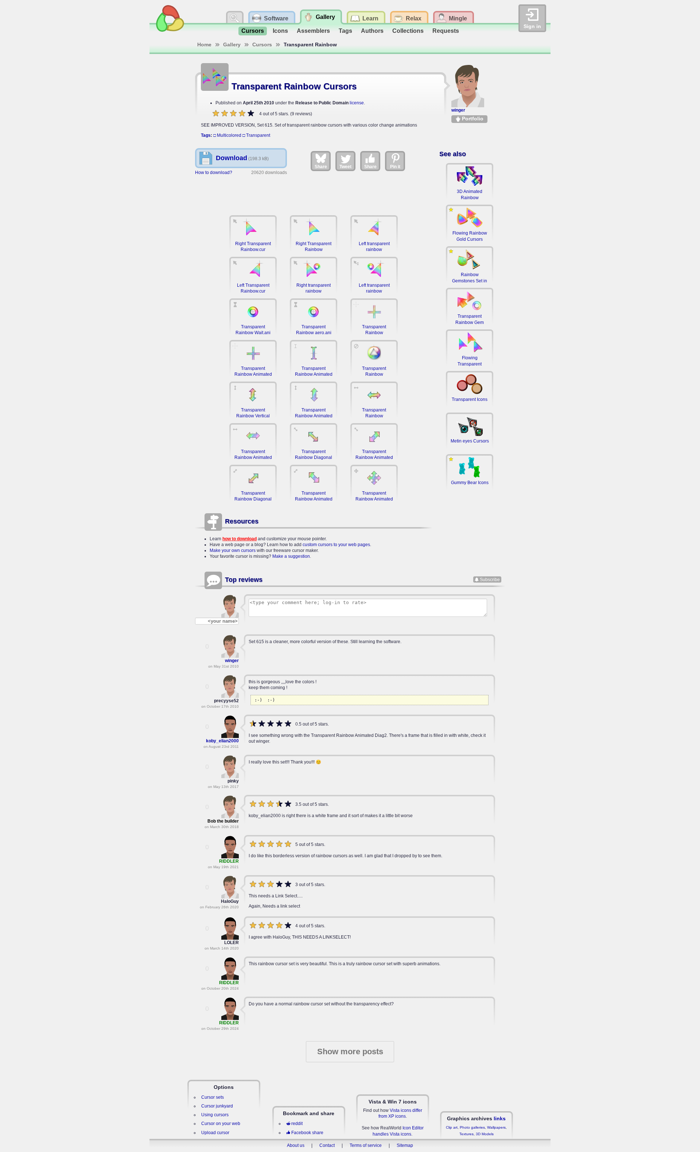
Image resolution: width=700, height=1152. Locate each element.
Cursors (252, 31)
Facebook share (307, 1132)
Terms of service (366, 1145)
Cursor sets (212, 1097)
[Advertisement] (313, 191)
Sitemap (405, 1145)
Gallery (232, 44)
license (357, 102)
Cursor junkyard (217, 1106)
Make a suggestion (291, 556)
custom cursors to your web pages (336, 544)
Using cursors (215, 1114)
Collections (408, 31)
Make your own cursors (233, 550)
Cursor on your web (220, 1123)
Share (321, 166)
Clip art (452, 1127)
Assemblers (313, 31)
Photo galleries (472, 1127)
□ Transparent (256, 135)
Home (204, 44)
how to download (239, 538)
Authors (372, 31)
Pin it (395, 166)
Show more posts (350, 1051)
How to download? (213, 172)
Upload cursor (215, 1132)
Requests (445, 31)
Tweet (345, 166)
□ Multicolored (227, 135)
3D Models (485, 1134)
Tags (345, 31)
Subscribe (490, 579)
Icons (280, 31)
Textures (466, 1134)
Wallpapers (496, 1127)
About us (295, 1145)
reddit (297, 1123)
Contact (327, 1145)
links (500, 1118)
